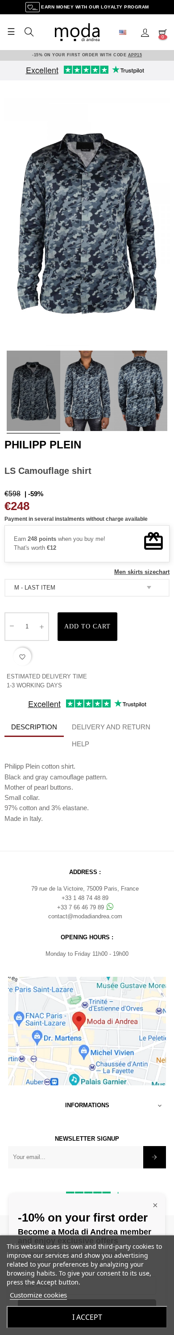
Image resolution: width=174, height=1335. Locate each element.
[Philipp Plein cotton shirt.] (33, 392)
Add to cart (87, 626)
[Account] (145, 32)
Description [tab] (34, 727)
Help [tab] (80, 744)
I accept (87, 1317)
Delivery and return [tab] (111, 727)
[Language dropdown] (126, 32)
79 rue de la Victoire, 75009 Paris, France (85, 888)
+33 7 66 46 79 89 (81, 907)
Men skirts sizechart (142, 572)
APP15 (135, 55)
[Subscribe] (154, 1157)
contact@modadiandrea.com (85, 916)
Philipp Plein (42, 445)
